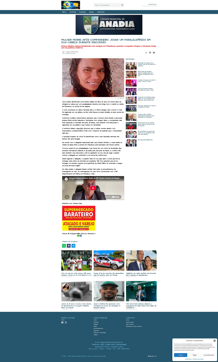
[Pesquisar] (122, 5)
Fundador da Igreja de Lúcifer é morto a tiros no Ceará (146, 80)
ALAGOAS (82, 12)
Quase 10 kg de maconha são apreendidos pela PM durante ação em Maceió (109, 274)
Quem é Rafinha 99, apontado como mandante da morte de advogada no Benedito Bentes (107, 305)
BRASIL (91, 12)
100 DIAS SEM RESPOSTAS (145, 140)
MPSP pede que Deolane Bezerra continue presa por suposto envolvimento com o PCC (146, 73)
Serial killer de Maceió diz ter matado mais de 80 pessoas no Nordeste (147, 64)
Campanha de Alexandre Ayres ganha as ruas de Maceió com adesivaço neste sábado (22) (146, 98)
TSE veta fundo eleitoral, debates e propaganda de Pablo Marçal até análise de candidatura (141, 305)
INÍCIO (64, 12)
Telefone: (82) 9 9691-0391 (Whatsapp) (109, 344)
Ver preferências (209, 355)
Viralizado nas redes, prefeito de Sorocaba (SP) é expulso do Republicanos (141, 274)
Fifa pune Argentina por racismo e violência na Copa (147, 106)
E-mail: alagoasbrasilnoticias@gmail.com (109, 342)
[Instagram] (66, 322)
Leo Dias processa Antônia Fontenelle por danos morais (146, 89)
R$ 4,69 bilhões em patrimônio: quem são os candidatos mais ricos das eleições (146, 133)
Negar (195, 355)
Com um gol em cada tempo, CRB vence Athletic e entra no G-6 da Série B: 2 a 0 (76, 274)
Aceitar (180, 355)
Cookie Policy (188, 359)
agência (152, 356)
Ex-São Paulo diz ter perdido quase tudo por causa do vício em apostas (146, 124)
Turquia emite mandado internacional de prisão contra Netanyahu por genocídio (146, 115)
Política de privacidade (198, 359)
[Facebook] (62, 322)
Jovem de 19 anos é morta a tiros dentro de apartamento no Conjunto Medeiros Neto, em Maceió (76, 305)
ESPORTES (100, 12)
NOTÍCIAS (73, 12)
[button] (214, 341)
